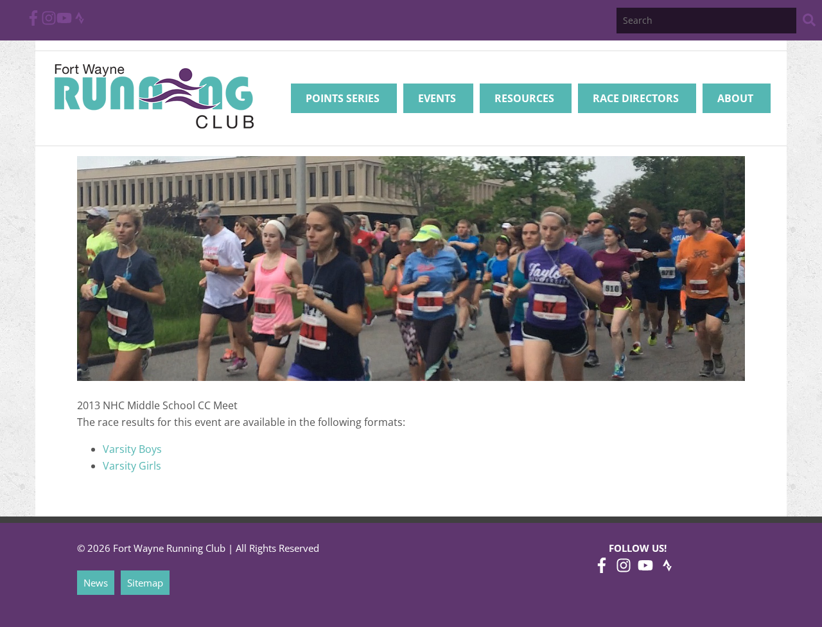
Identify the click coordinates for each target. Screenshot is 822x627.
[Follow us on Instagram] (49, 22)
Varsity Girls (132, 466)
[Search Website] (809, 22)
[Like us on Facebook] (33, 22)
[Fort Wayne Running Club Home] (153, 96)
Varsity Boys (132, 449)
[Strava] (79, 22)
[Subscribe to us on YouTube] (64, 22)
